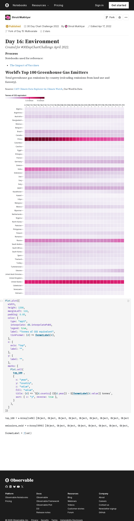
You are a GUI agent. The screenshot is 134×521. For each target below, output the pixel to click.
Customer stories (76, 508)
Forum (71, 512)
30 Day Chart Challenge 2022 (43, 26)
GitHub (102, 512)
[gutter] (1, 43)
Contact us (104, 505)
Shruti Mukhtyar (21, 17)
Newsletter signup (108, 509)
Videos (71, 505)
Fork (112, 17)
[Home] (19, 481)
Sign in (99, 5)
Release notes (43, 512)
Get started (118, 5)
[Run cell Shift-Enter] (128, 300)
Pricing (58, 5)
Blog (70, 497)
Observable (42, 497)
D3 (37, 508)
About (102, 497)
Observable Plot (44, 505)
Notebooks (20, 5)
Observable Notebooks (16, 497)
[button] (1, 37)
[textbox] (67, 355)
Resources (39, 5)
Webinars (72, 501)
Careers (103, 501)
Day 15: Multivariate (27, 31)
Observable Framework (47, 501)
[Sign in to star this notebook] (119, 17)
